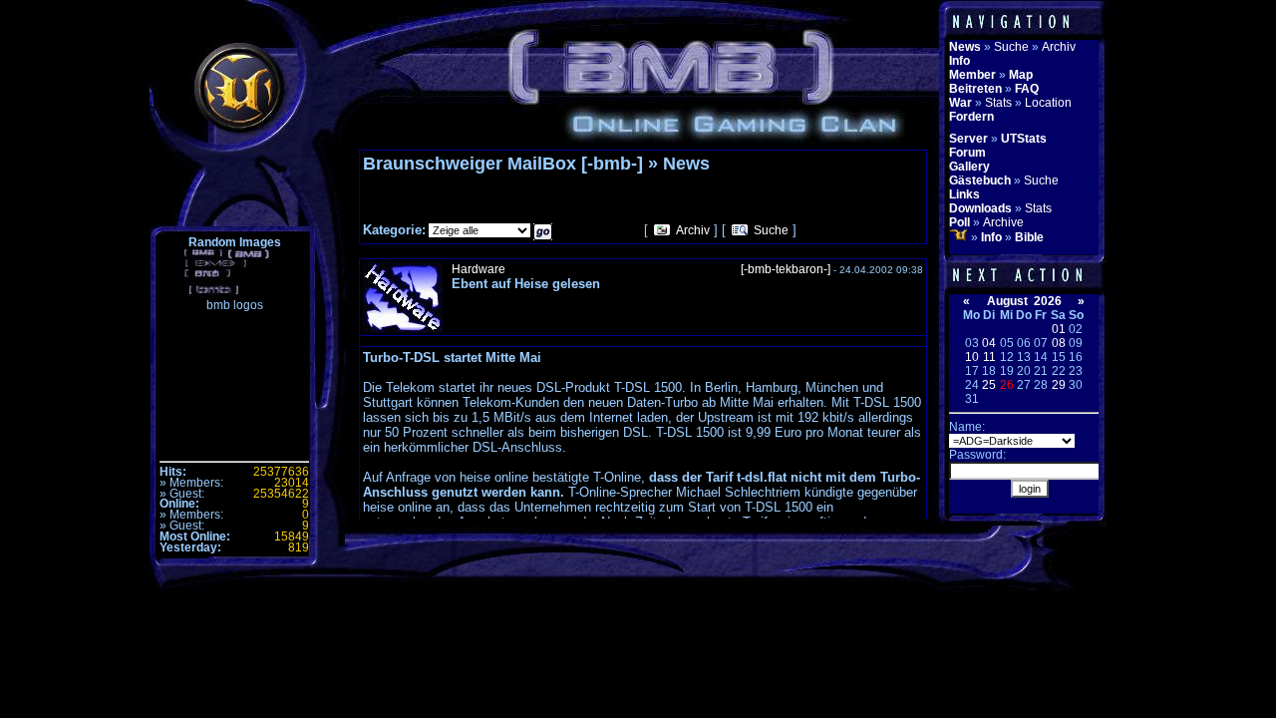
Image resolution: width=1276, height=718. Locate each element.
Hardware (478, 269)
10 (972, 357)
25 (989, 385)
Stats (998, 103)
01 (1059, 329)
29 (1059, 385)
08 (1059, 343)
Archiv (693, 230)
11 (989, 357)
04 (989, 343)
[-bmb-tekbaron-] (785, 269)
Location (1048, 103)
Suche (771, 230)
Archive (1003, 222)
